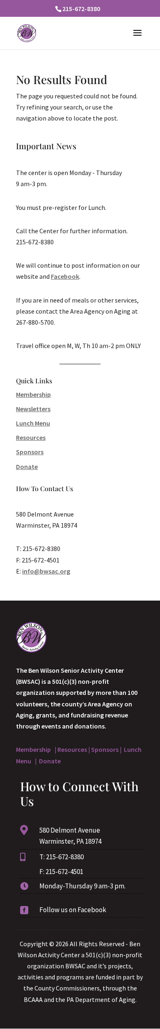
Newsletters (33, 409)
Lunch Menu (33, 423)
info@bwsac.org (46, 571)
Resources (31, 437)
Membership (33, 394)
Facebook (65, 276)
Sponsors (29, 452)
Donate (27, 466)
